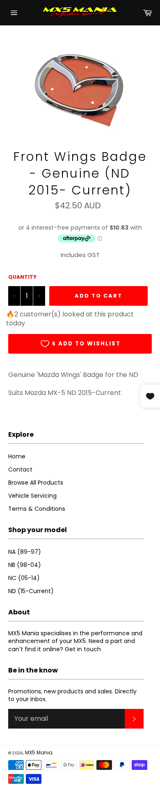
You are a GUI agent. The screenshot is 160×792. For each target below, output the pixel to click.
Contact (20, 469)
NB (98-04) (24, 565)
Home (16, 456)
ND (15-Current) (31, 591)
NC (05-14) (24, 578)
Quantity (22, 277)
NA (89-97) (24, 552)
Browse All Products (35, 482)
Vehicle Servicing (32, 496)
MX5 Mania (39, 752)
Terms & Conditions (36, 509)
